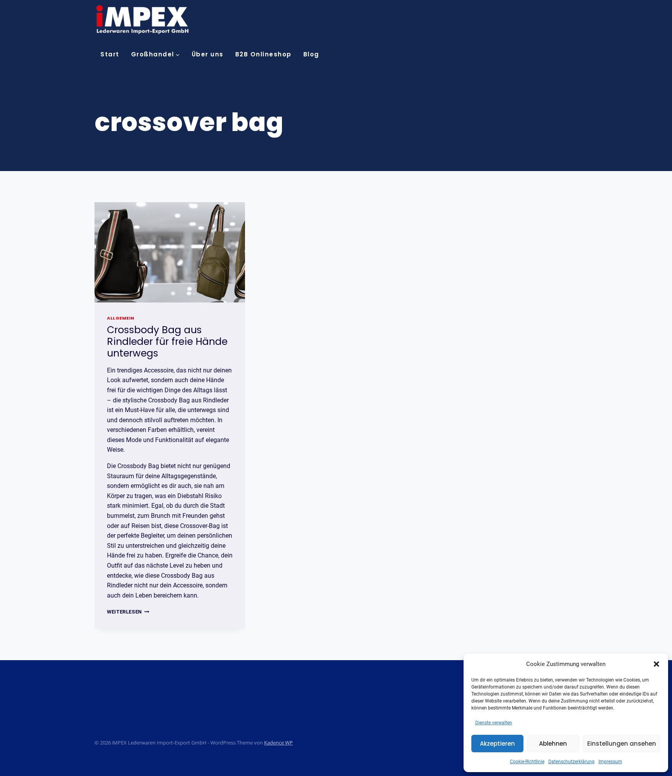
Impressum (610, 761)
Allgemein (121, 318)
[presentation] (169, 252)
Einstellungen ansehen (621, 743)
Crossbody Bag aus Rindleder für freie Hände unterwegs (167, 341)
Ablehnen (553, 743)
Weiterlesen (128, 612)
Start (109, 54)
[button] (656, 664)
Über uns (208, 54)
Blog (311, 54)
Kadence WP (278, 742)
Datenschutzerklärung (571, 761)
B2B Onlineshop (263, 54)
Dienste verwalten (493, 722)
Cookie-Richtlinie (527, 761)
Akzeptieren (497, 743)
